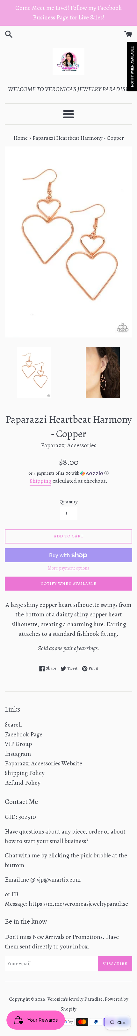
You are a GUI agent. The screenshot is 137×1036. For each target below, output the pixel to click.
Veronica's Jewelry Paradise (75, 999)
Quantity (69, 502)
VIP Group (18, 744)
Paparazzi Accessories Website (43, 763)
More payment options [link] (68, 568)
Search (13, 724)
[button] (68, 473)
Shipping (40, 481)
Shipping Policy (25, 773)
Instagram (18, 754)
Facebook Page (23, 734)
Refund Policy (22, 783)
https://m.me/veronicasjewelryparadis (77, 904)
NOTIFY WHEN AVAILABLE (68, 583)
